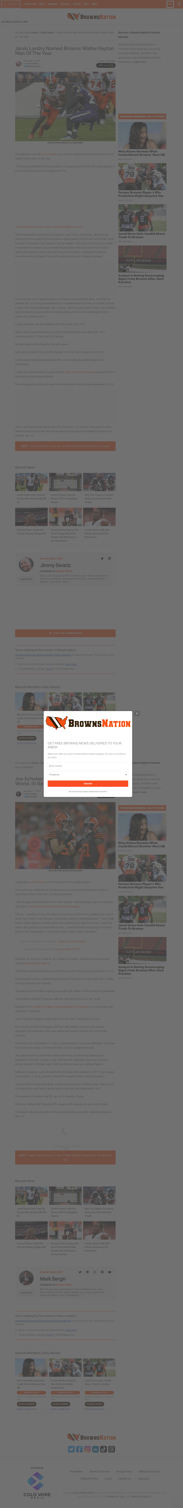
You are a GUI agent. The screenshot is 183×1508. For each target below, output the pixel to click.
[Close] (137, 713)
